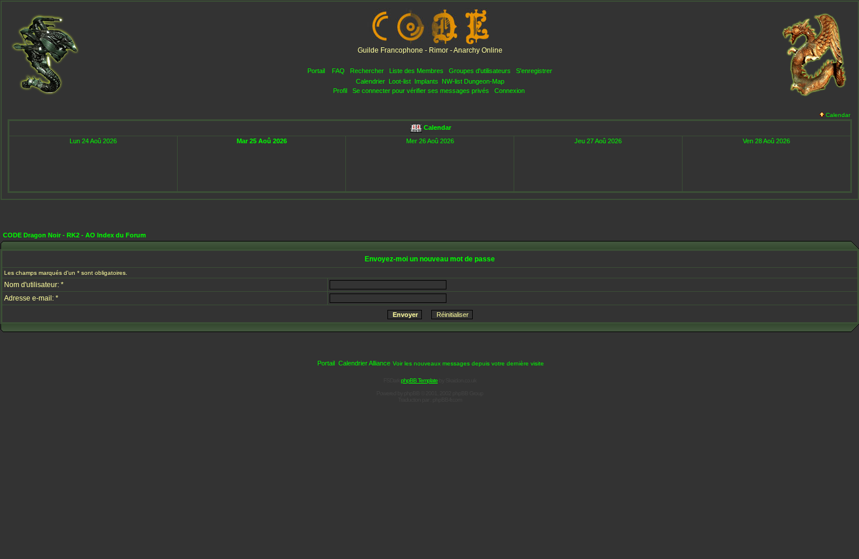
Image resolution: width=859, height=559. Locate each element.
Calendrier (370, 81)
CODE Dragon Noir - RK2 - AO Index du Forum (74, 235)
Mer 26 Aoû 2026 (430, 140)
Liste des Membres (416, 70)
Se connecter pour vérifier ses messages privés (420, 90)
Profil (340, 90)
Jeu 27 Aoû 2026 (598, 140)
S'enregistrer (534, 70)
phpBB (412, 393)
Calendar (838, 115)
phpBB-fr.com (447, 399)
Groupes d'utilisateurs (480, 70)
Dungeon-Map (484, 81)
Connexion (509, 90)
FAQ (338, 70)
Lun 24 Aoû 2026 (93, 140)
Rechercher (367, 70)
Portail (316, 70)
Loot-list (400, 81)
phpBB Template (419, 380)
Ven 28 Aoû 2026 (766, 140)
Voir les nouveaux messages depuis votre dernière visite (468, 363)
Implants (426, 81)
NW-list (452, 81)
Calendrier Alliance (364, 363)
